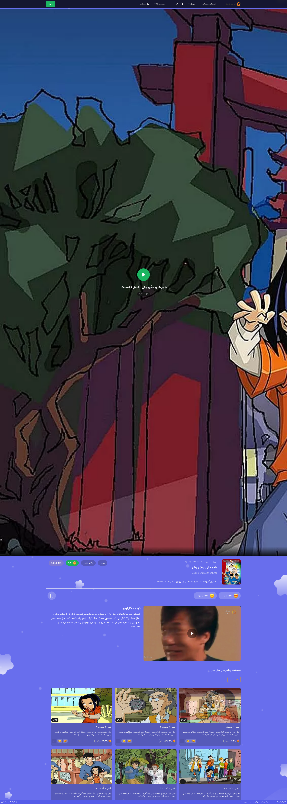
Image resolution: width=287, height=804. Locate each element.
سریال (192, 4)
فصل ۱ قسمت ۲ (167, 727)
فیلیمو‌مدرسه (174, 3)
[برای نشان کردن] (52, 596)
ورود (50, 4)
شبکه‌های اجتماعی (8, 801)
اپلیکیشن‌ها (281, 801)
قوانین (256, 801)
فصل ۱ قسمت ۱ (232, 727)
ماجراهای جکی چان (191, 561)
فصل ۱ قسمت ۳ (103, 727)
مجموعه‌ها (160, 4)
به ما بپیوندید (246, 801)
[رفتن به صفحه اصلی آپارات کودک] (233, 4)
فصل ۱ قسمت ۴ (231, 788)
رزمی (205, 561)
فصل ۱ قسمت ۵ (167, 788)
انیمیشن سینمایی (208, 4)
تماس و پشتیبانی (267, 801)
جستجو (143, 4)
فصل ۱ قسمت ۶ (103, 788)
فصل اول (234, 679)
